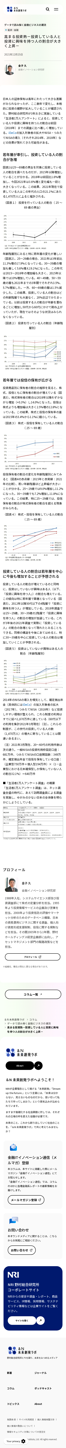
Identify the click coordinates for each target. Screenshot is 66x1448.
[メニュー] (56, 9)
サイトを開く (22, 1320)
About (19, 1065)
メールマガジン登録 (24, 1200)
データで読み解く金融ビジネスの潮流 (29, 1023)
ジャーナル (40, 1373)
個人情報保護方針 (46, 1419)
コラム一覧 (31, 994)
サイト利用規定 (26, 1419)
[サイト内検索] (47, 9)
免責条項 (11, 1419)
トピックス (13, 1404)
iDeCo (12, 132)
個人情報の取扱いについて (20, 1425)
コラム (33, 1019)
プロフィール (30, 956)
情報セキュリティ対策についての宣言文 (26, 1431)
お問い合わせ (19, 1250)
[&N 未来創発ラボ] (16, 9)
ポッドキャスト (43, 1388)
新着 (9, 1373)
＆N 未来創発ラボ (14, 1019)
